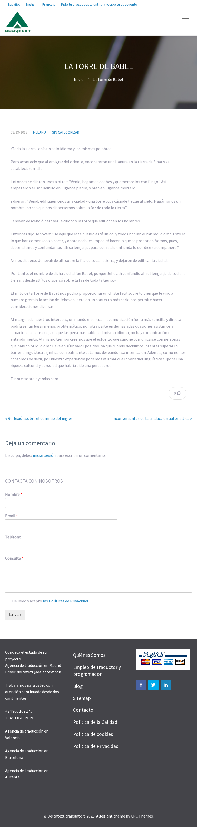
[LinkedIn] (166, 685)
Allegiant (104, 816)
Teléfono (13, 536)
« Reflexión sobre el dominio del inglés (39, 418)
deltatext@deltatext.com (39, 671)
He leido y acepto (50, 600)
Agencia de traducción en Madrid (33, 665)
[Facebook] (141, 685)
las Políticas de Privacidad (65, 600)
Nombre (13, 494)
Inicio (79, 79)
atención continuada (23, 691)
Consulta (14, 558)
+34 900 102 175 (18, 711)
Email (11, 515)
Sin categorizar (65, 132)
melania (39, 132)
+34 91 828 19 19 (19, 717)
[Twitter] (153, 685)
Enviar (15, 614)
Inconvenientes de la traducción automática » (152, 418)
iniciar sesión (44, 455)
